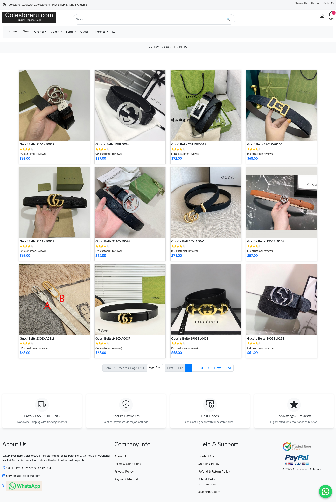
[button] (174, 46)
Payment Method (126, 479)
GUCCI (168, 47)
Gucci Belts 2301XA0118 (37, 338)
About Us (120, 456)
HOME (156, 47)
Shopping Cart (301, 3)
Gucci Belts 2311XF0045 (188, 144)
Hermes (100, 31)
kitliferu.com (207, 484)
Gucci (84, 31)
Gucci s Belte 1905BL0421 (189, 338)
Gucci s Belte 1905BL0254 (265, 338)
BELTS (183, 47)
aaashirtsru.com (209, 491)
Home (12, 31)
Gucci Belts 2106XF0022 (37, 144)
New (26, 31)
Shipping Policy (208, 463)
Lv (113, 31)
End (228, 368)
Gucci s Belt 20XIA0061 (188, 241)
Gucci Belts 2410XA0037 (112, 338)
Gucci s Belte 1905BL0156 (265, 241)
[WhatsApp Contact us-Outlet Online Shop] (325, 491)
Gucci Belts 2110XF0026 (112, 241)
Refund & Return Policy (214, 471)
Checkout (315, 3)
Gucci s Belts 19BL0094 (112, 144)
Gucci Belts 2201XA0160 (264, 144)
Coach (55, 31)
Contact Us (328, 3)
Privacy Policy (124, 471)
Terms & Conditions (127, 463)
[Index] (322, 15)
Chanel (39, 31)
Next (217, 368)
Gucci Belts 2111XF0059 (37, 241)
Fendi (70, 31)
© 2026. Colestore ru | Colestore (301, 469)
